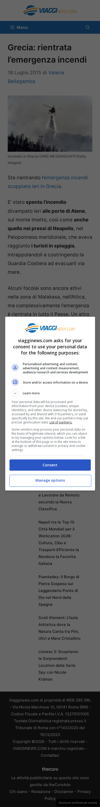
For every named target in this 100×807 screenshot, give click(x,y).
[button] (50, 393)
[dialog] (50, 404)
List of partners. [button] (60, 422)
